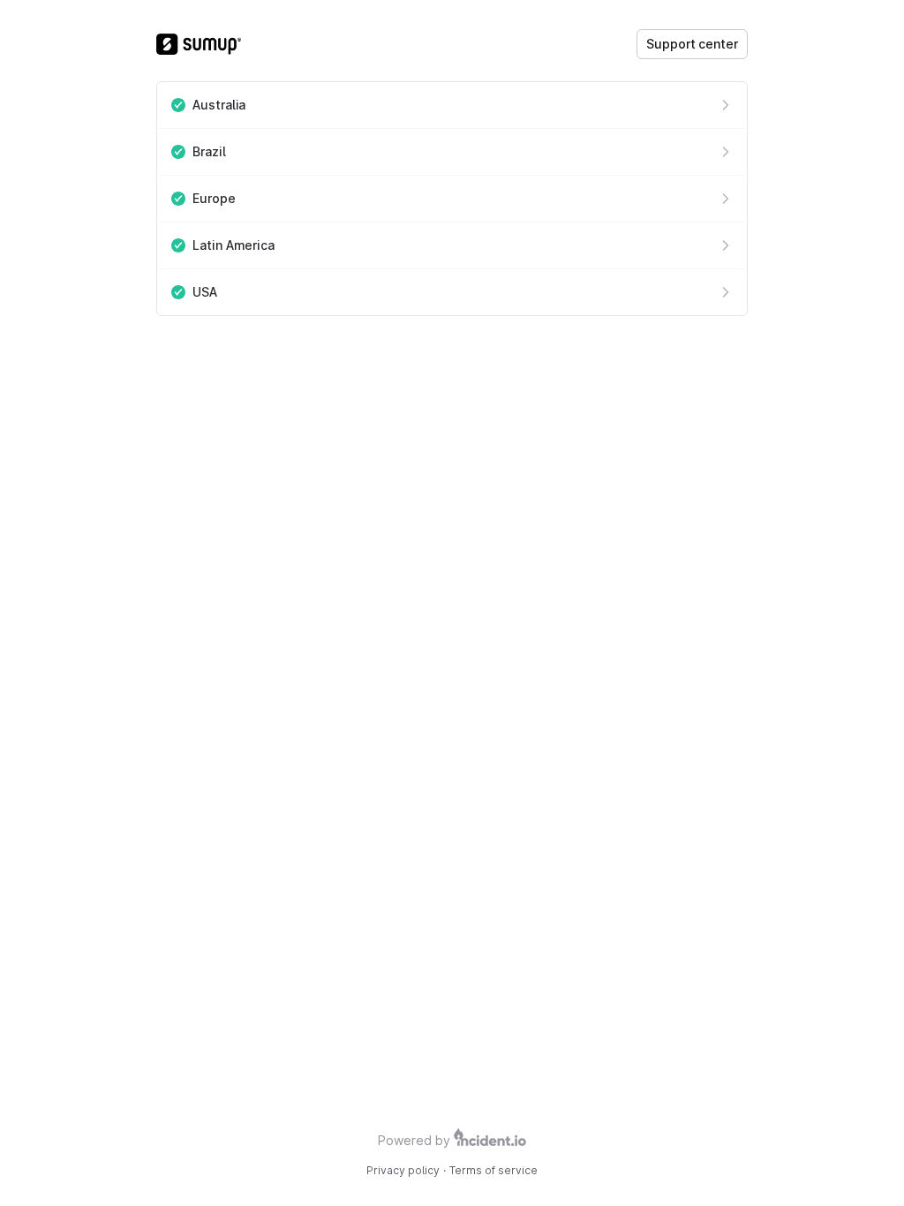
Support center (692, 43)
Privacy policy (403, 1170)
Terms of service (493, 1170)
